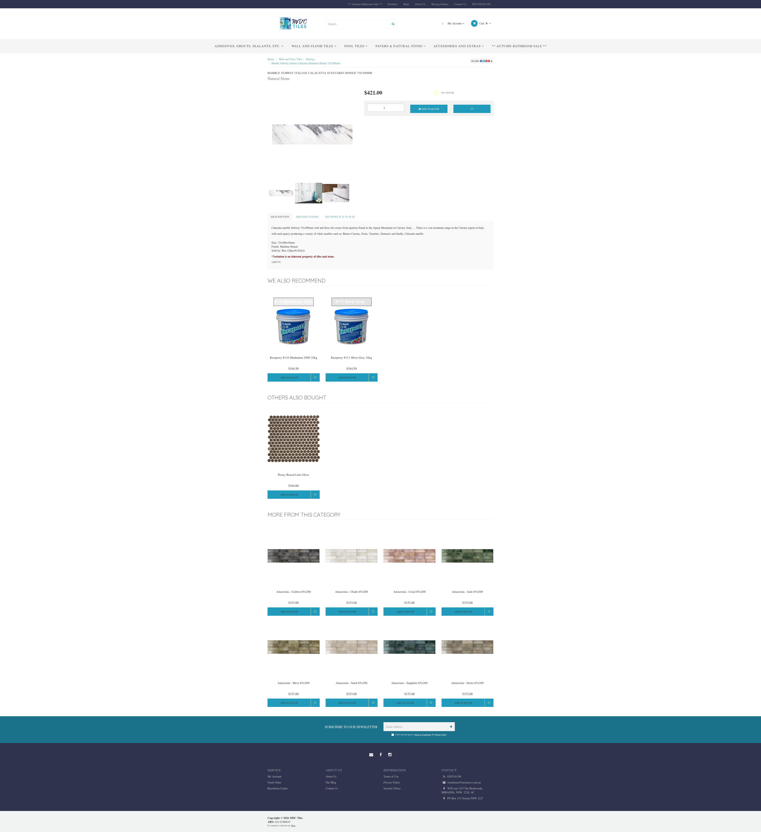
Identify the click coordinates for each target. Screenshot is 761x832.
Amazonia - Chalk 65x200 (351, 592)
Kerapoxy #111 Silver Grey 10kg (351, 357)
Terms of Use (391, 776)
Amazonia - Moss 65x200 (293, 683)
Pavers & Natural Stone (400, 46)
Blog (406, 4)
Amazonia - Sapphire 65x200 (409, 683)
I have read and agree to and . (421, 734)
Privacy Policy (440, 734)
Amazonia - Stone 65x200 (467, 683)
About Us (420, 4)
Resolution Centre (278, 788)
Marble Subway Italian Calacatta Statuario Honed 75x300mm (305, 63)
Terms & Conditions (423, 734)
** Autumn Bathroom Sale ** (365, 4)
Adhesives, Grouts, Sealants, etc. (248, 46)
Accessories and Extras (458, 46)
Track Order (274, 782)
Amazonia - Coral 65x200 (409, 592)
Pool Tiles (354, 46)
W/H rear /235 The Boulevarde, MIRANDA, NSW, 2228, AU (462, 790)
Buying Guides (439, 4)
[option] (313, 134)
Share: (475, 60)
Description (280, 216)
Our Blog (331, 782)
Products (393, 4)
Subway (310, 59)
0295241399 (453, 776)
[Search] (393, 23)
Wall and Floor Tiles (313, 46)
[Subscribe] (450, 726)
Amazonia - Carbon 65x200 (293, 592)
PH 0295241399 (481, 4)
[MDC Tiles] (293, 23)
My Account (454, 23)
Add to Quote (430, 108)
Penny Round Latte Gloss (293, 475)
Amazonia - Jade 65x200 (467, 592)
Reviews (332, 216)
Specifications (307, 216)
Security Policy (392, 788)
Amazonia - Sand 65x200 (351, 683)
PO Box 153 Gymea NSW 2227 (464, 798)
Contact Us (460, 4)
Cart (483, 23)
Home (271, 59)
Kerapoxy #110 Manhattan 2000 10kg (293, 357)
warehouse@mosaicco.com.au (463, 782)
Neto (293, 825)
